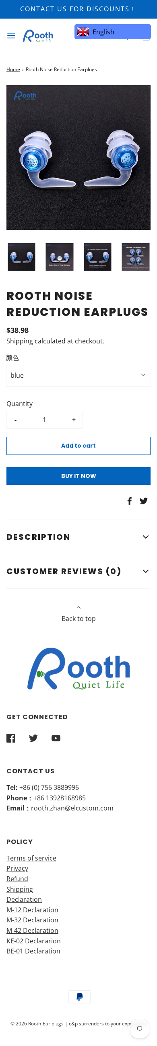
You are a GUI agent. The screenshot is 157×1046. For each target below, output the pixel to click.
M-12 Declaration (32, 909)
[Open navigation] (11, 36)
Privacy (17, 868)
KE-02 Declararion (33, 941)
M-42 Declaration (32, 930)
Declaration (24, 899)
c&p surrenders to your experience (108, 1023)
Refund (17, 878)
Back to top (79, 618)
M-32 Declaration (32, 920)
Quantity (19, 403)
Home (13, 69)
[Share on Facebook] (128, 501)
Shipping (19, 341)
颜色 (12, 357)
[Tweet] (142, 501)
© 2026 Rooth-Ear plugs (37, 1023)
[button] (21, 257)
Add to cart (78, 446)
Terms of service (31, 858)
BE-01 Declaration (33, 951)
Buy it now (78, 476)
